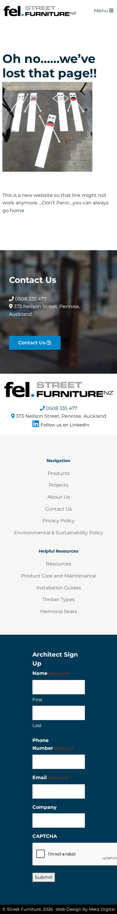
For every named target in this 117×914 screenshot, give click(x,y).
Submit (44, 877)
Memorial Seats (58, 611)
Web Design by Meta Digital (85, 909)
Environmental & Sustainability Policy (58, 533)
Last (37, 725)
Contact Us (32, 343)
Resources (58, 564)
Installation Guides (58, 588)
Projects (58, 485)
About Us (58, 497)
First (37, 699)
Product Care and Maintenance (58, 576)
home (17, 210)
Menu (101, 10)
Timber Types (58, 599)
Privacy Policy (58, 521)
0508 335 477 (30, 299)
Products (59, 473)
